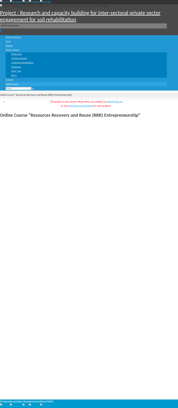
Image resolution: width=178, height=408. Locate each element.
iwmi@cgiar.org (115, 102)
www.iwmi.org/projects (80, 106)
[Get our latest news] (26, 2)
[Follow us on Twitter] (5, 2)
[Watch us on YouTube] (45, 2)
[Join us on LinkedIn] (34, 2)
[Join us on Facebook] (16, 2)
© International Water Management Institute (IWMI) (26, 401)
